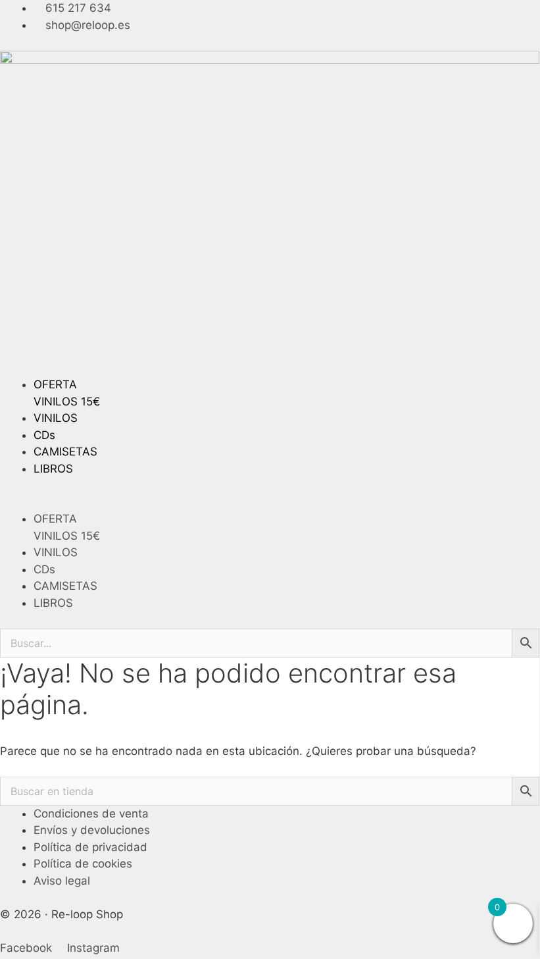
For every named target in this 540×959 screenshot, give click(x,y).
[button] (269, 502)
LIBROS (53, 468)
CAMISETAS (65, 451)
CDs (44, 435)
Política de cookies (83, 863)
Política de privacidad (90, 847)
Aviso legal (62, 880)
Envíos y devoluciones (92, 830)
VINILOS (56, 418)
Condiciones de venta (91, 813)
